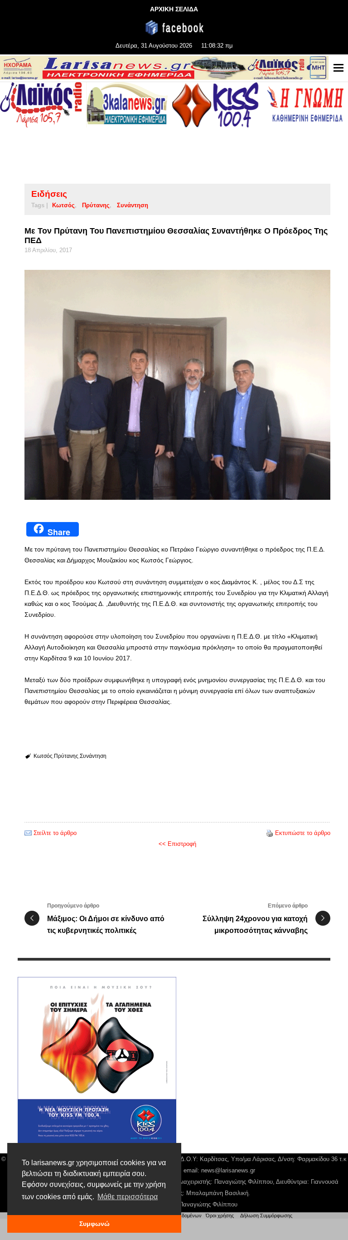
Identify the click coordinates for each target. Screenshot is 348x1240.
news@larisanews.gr (228, 1170)
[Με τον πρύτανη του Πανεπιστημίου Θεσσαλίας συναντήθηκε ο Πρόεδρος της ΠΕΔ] (177, 385)
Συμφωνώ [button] (94, 1223)
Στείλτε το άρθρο (55, 833)
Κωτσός (63, 205)
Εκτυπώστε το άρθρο (302, 833)
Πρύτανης (96, 205)
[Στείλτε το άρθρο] (28, 833)
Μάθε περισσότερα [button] (127, 1197)
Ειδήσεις (49, 194)
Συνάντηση (132, 205)
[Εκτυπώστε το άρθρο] (269, 833)
